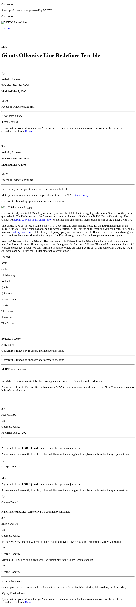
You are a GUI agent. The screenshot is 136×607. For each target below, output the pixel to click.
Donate (5, 28)
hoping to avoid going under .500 (32, 219)
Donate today (81, 195)
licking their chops (23, 232)
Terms (28, 131)
